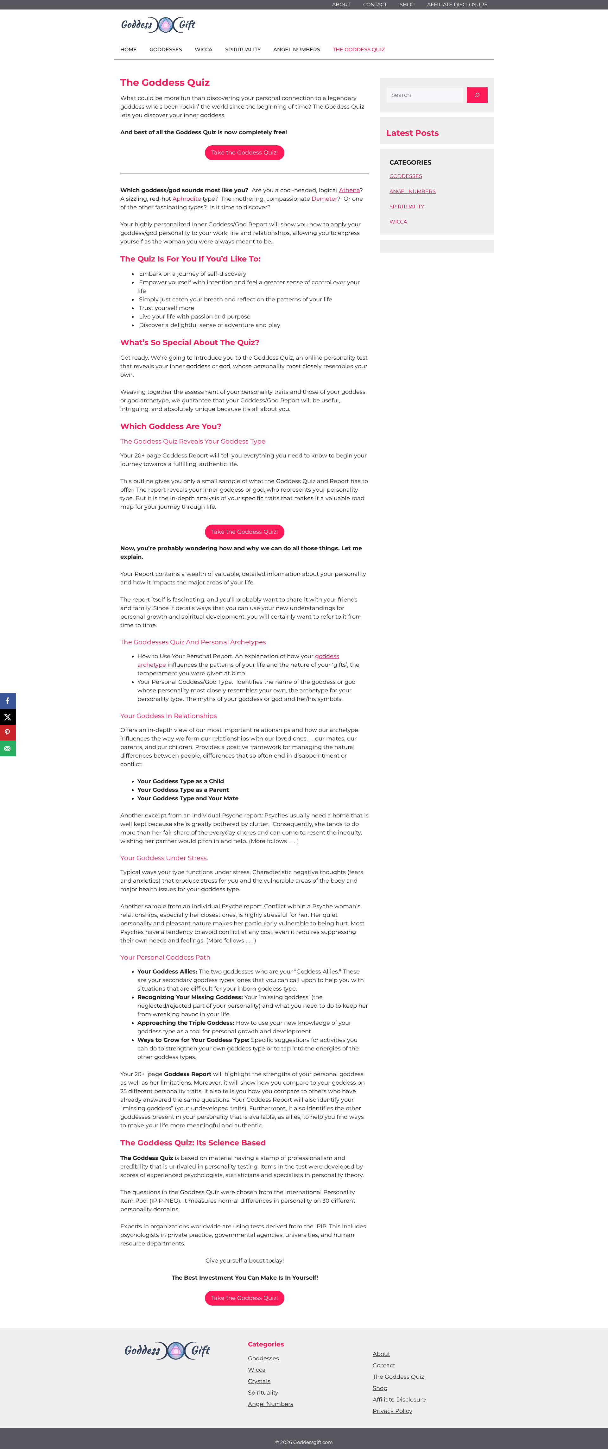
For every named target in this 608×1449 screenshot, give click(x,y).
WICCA (398, 222)
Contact (375, 5)
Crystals (259, 1381)
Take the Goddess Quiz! (244, 152)
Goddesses (165, 50)
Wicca (203, 50)
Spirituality (243, 50)
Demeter (324, 198)
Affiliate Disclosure (457, 5)
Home (128, 50)
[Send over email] (8, 748)
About (341, 5)
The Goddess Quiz (359, 50)
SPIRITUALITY (407, 207)
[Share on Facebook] (8, 701)
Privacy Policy (392, 1411)
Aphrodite (187, 198)
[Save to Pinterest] (8, 732)
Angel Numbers (296, 50)
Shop (407, 5)
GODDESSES (406, 176)
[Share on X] (8, 717)
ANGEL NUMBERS (413, 191)
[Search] (477, 95)
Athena (349, 190)
